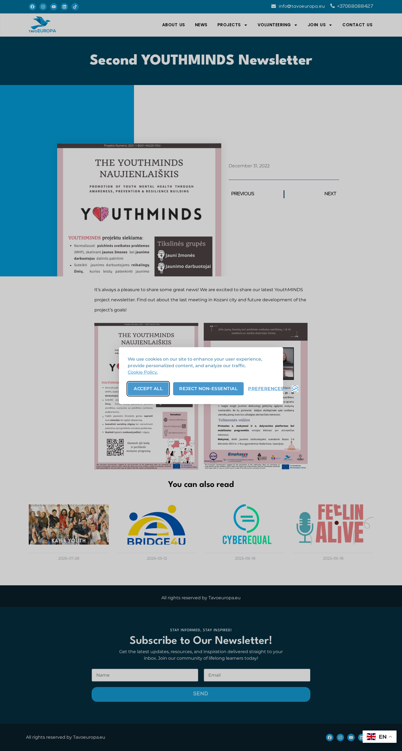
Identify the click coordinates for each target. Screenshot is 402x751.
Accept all (148, 388)
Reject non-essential (208, 388)
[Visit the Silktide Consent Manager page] (295, 388)
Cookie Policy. (143, 372)
